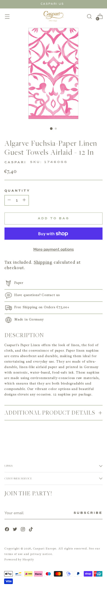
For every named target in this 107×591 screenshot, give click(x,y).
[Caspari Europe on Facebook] (7, 530)
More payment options (53, 249)
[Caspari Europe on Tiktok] (31, 530)
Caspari (15, 162)
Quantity (17, 190)
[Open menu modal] (7, 16)
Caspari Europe (45, 548)
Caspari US (52, 3)
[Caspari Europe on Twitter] (15, 530)
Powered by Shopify (19, 559)
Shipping (43, 262)
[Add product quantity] (9, 200)
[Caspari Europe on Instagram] (23, 530)
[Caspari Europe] (53, 16)
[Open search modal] (89, 16)
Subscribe (88, 513)
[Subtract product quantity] (24, 200)
